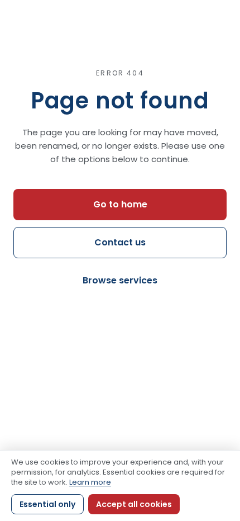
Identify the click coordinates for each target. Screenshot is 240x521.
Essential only (47, 504)
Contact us (120, 242)
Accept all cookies (134, 504)
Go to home (120, 204)
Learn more (90, 482)
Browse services (120, 280)
